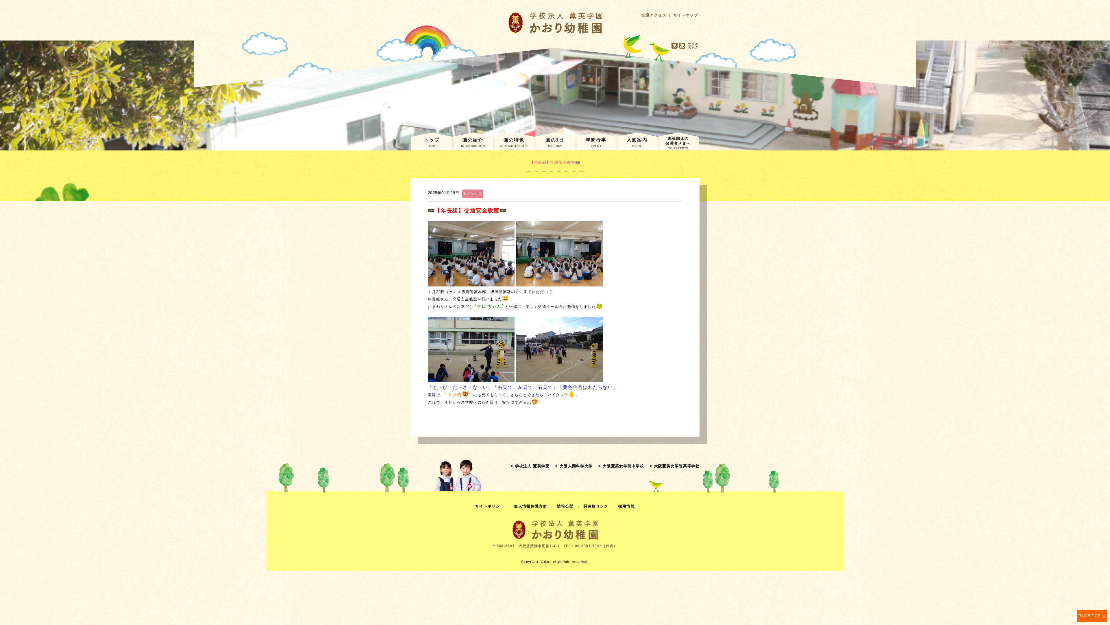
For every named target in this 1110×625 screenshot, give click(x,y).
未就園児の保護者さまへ (678, 143)
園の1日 (555, 142)
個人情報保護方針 (530, 506)
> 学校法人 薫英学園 (530, 466)
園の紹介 (473, 142)
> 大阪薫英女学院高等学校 (675, 466)
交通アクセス (653, 15)
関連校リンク (596, 506)
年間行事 (596, 142)
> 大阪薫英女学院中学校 (621, 466)
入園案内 (637, 142)
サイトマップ (685, 15)
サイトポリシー (489, 506)
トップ (432, 142)
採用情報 (626, 506)
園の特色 (514, 142)
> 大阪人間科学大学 (574, 466)
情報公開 (565, 506)
